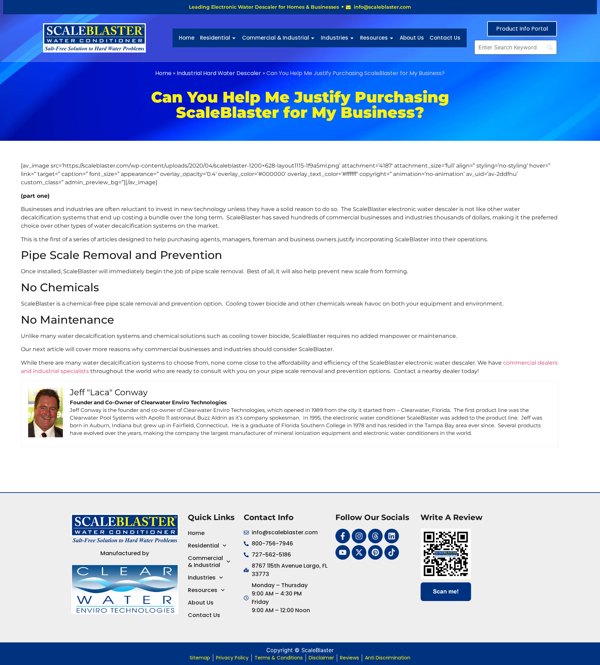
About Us (412, 37)
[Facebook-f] (342, 536)
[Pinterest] (375, 552)
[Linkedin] (391, 536)
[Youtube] (342, 552)
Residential (215, 37)
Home (186, 37)
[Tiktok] (391, 552)
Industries (334, 37)
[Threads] (375, 536)
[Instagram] (359, 536)
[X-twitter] (359, 552)
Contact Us (445, 37)
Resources (374, 37)
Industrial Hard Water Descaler (219, 73)
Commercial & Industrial (275, 37)
